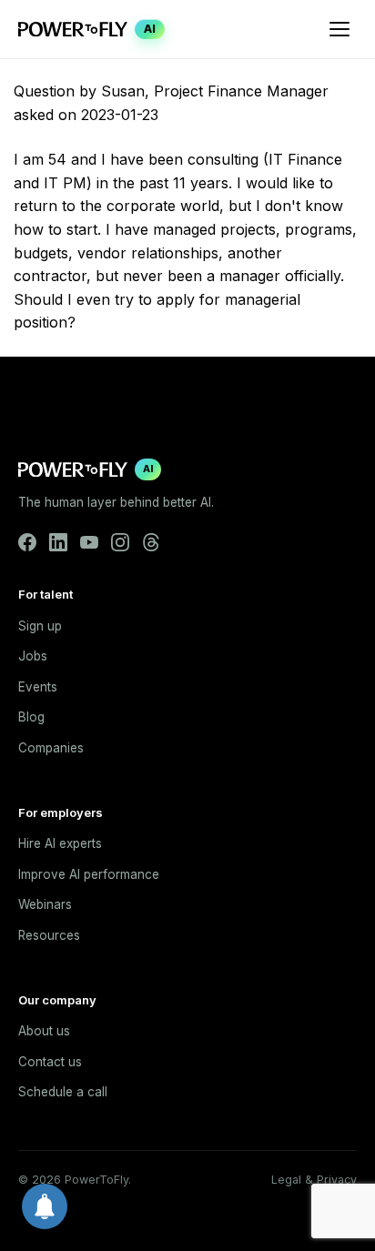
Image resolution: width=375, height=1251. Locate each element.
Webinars (45, 904)
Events (37, 687)
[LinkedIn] (58, 542)
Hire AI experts (60, 843)
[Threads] (151, 542)
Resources (49, 935)
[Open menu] (339, 29)
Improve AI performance (88, 874)
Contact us (50, 1061)
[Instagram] (120, 542)
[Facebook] (27, 542)
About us (44, 1031)
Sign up (40, 626)
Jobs (32, 656)
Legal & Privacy (314, 1179)
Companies (51, 748)
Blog (31, 717)
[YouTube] (89, 542)
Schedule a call (62, 1092)
